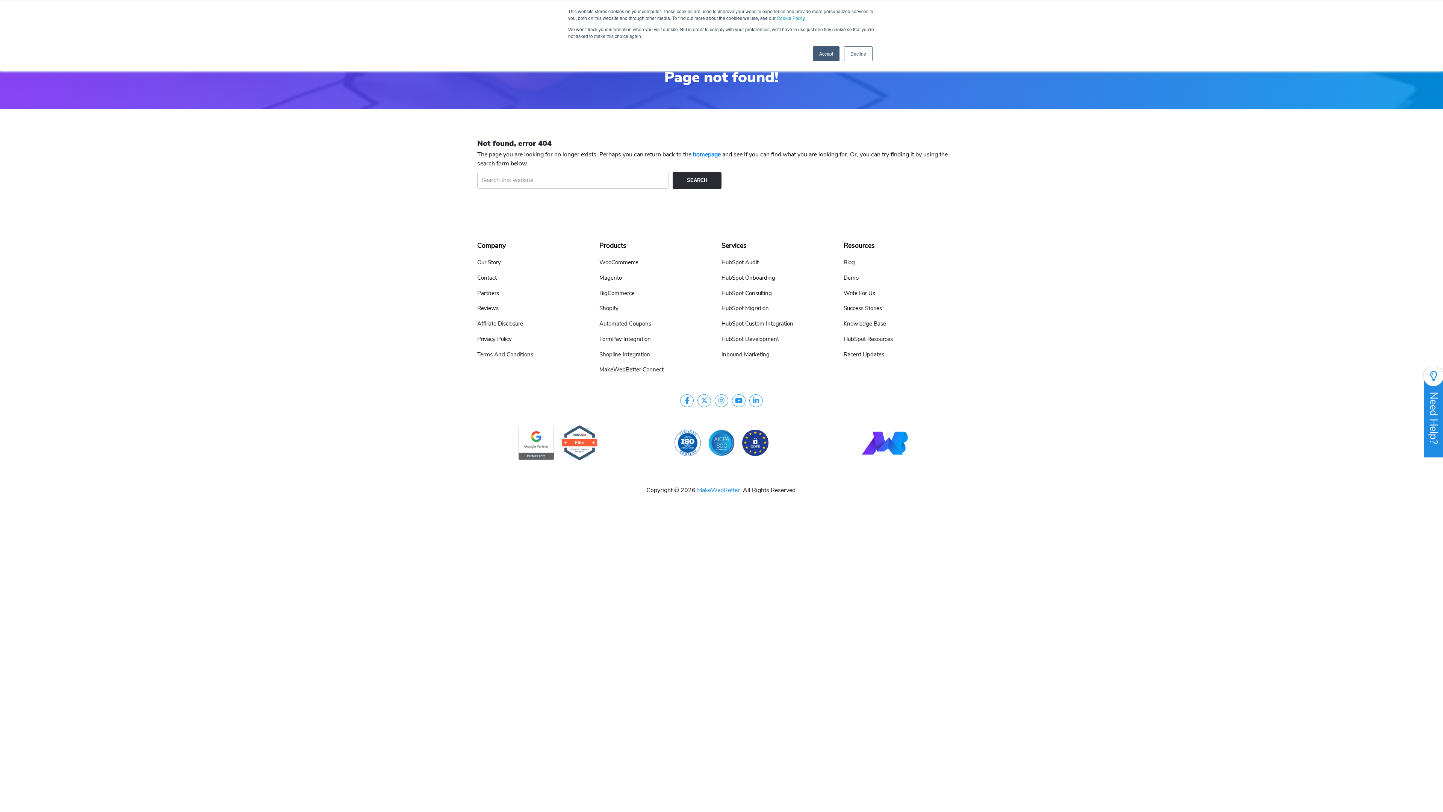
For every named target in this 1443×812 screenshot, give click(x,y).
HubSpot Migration (745, 308)
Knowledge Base (865, 323)
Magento (610, 278)
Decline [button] (858, 53)
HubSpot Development (750, 339)
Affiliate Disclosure (500, 323)
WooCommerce (618, 262)
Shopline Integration (624, 354)
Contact (487, 278)
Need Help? (1433, 418)
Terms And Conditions (505, 354)
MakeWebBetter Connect (631, 369)
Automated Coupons (625, 323)
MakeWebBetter (718, 490)
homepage (707, 154)
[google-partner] (536, 442)
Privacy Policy (494, 339)
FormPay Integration (625, 339)
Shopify (609, 308)
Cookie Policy (791, 18)
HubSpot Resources (868, 339)
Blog (849, 262)
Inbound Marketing (746, 354)
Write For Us (859, 293)
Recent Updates (864, 354)
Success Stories (863, 308)
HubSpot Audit (740, 262)
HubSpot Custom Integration (757, 323)
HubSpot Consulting (747, 293)
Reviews (488, 308)
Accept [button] (826, 53)
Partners (488, 293)
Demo (851, 278)
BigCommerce (617, 293)
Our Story (489, 262)
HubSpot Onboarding (748, 278)
